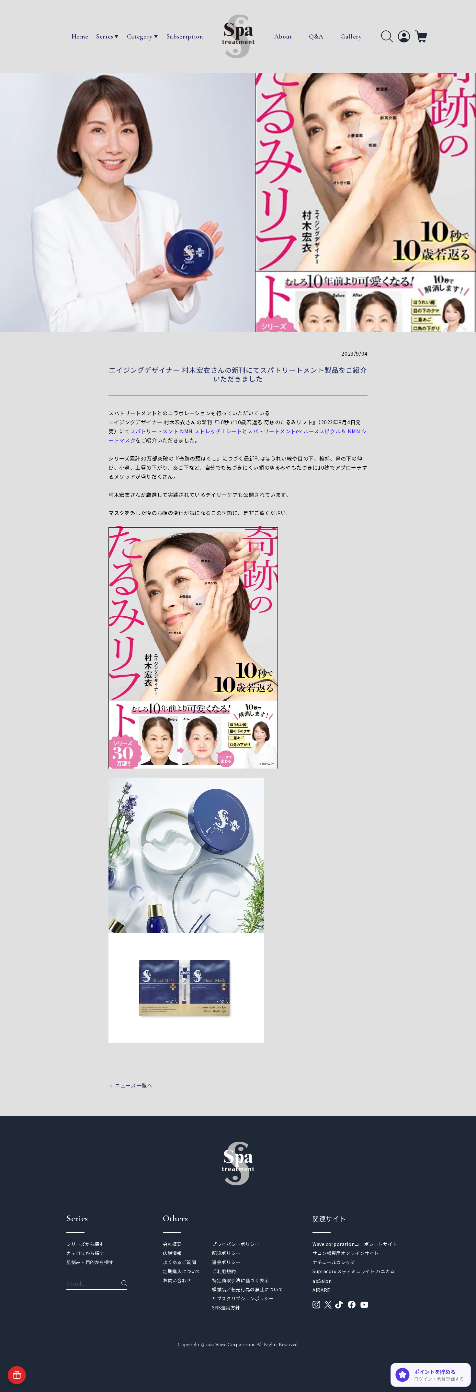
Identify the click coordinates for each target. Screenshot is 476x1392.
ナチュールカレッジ (333, 1262)
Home (80, 36)
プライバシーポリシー (235, 1244)
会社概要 (172, 1244)
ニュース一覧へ (133, 1085)
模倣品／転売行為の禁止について (247, 1289)
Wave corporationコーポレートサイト (354, 1244)
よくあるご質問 (179, 1262)
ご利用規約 (224, 1271)
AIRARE (321, 1290)
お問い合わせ (177, 1280)
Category (140, 36)
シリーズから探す (85, 1244)
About (283, 36)
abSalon (322, 1281)
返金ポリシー (226, 1262)
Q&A (316, 36)
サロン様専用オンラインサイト (345, 1253)
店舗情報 (172, 1253)
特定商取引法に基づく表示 (240, 1280)
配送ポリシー (226, 1253)
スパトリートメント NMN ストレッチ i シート (186, 431)
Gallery (351, 36)
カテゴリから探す (85, 1253)
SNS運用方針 (226, 1307)
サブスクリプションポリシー (243, 1298)
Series (104, 36)
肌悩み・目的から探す (90, 1262)
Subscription (184, 36)
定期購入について (182, 1271)
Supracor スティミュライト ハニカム (353, 1271)
